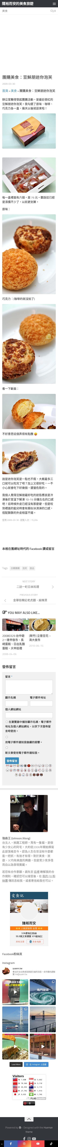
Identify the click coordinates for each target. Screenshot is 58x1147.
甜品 (32, 568)
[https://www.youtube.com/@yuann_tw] (38, 1143)
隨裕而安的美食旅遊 (17, 3)
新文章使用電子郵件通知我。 (22, 752)
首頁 (5, 91)
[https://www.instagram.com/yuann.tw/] (24, 1143)
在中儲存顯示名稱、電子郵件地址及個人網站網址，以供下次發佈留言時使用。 (28, 726)
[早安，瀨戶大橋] (43, 1019)
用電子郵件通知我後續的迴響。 (24, 742)
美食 (5, 10)
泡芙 (24, 568)
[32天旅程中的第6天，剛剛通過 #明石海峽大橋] (15, 1019)
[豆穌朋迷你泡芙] (29, 131)
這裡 (37, 872)
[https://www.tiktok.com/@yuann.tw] (51, 1143)
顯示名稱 (10, 697)
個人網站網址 (13, 709)
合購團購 (15, 568)
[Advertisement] (29, 45)
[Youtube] (34, 1139)
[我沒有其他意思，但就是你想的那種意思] (15, 992)
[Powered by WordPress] (20, 1127)
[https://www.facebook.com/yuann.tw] (11, 1143)
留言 (8, 676)
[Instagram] (29, 1139)
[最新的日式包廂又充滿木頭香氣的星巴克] (43, 1047)
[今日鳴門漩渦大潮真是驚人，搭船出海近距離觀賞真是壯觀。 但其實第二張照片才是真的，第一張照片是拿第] (43, 992)
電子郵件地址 (38, 697)
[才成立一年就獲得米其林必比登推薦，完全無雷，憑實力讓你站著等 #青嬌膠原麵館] (15, 1047)
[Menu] (54, 3)
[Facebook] (24, 1139)
